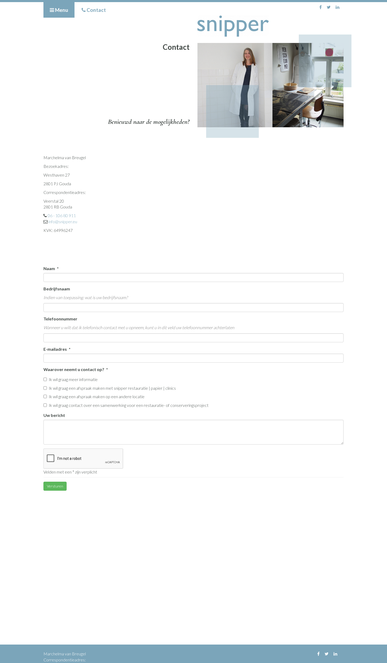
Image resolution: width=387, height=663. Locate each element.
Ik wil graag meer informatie (73, 379)
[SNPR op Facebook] (320, 6)
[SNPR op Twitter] (329, 6)
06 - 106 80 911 (62, 215)
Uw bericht (54, 415)
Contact (96, 10)
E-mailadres (55, 349)
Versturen (55, 486)
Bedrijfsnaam (56, 288)
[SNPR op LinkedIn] (337, 6)
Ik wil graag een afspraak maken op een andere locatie (97, 396)
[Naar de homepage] (270, 26)
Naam (49, 268)
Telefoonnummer (60, 318)
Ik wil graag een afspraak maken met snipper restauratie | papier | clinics (112, 388)
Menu (61, 10)
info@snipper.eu (62, 221)
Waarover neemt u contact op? (74, 369)
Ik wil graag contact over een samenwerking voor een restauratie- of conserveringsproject (129, 405)
